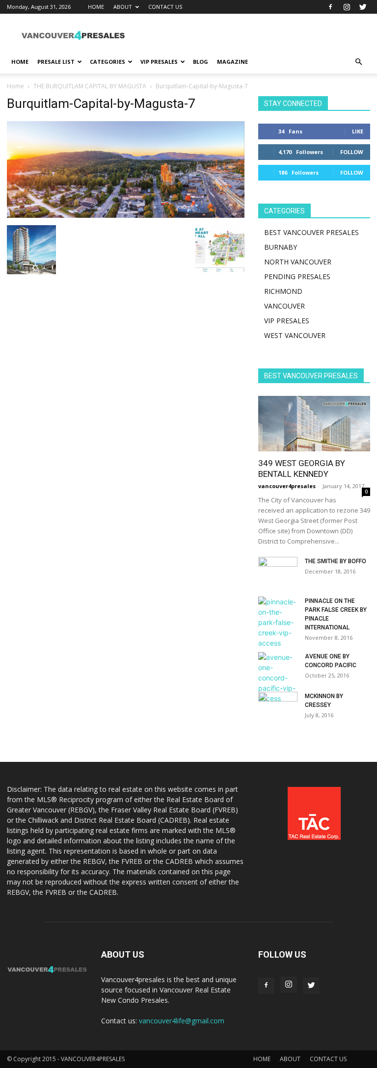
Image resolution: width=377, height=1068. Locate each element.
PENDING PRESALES (297, 276)
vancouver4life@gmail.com (181, 1020)
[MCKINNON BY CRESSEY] (277, 705)
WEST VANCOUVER (294, 335)
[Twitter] (362, 7)
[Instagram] (346, 7)
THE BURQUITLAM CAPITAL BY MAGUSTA (89, 86)
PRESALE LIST (56, 61)
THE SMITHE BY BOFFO (335, 561)
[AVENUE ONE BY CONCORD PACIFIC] (277, 677)
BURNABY (280, 247)
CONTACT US (165, 6)
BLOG (200, 61)
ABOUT (122, 6)
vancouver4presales (287, 486)
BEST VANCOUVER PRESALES (311, 232)
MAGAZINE (232, 61)
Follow (351, 152)
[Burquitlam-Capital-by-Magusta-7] (125, 215)
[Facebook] (330, 7)
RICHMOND (283, 291)
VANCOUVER (284, 306)
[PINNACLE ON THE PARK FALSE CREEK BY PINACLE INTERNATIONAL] (277, 622)
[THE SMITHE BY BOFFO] (277, 570)
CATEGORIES (107, 61)
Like (357, 131)
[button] (358, 62)
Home (15, 86)
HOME (96, 6)
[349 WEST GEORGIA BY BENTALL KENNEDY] (314, 423)
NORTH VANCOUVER (297, 261)
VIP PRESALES (159, 61)
